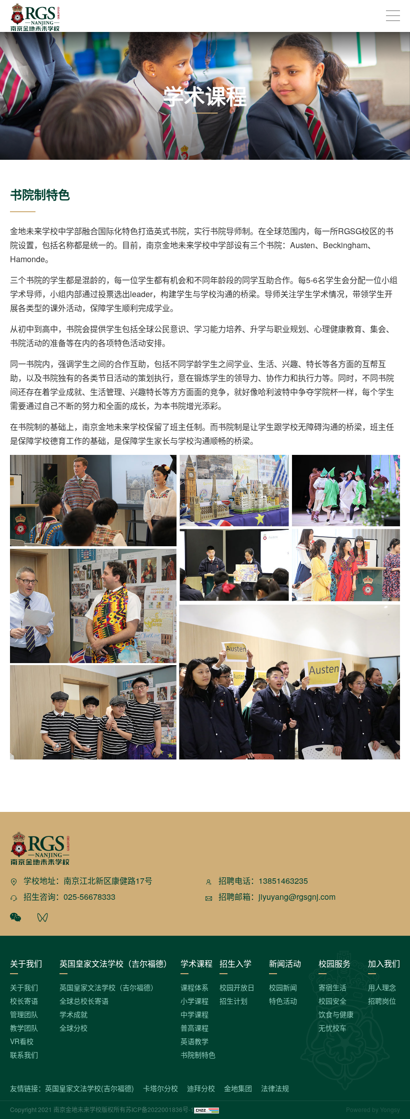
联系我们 (24, 1055)
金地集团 (238, 1088)
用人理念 (382, 987)
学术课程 (196, 963)
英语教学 (194, 1041)
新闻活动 (285, 963)
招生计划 (234, 1001)
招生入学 (236, 963)
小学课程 (194, 1001)
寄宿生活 (332, 987)
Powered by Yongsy (373, 1109)
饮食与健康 (336, 1014)
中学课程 (194, 1014)
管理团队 (24, 1014)
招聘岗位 (382, 1001)
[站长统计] (206, 1109)
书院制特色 (198, 1055)
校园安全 (332, 1001)
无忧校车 (332, 1028)
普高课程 (194, 1028)
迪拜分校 (201, 1088)
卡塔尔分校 (160, 1088)
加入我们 (384, 963)
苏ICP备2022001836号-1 (160, 1109)
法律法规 (275, 1088)
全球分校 (74, 1028)
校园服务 (334, 963)
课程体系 (194, 987)
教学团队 (24, 1028)
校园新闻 (283, 987)
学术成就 (74, 1014)
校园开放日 (237, 987)
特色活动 (283, 1001)
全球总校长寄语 (84, 1001)
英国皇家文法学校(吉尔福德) (89, 1088)
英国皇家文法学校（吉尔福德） (116, 963)
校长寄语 (24, 1001)
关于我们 (26, 963)
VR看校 (22, 1041)
